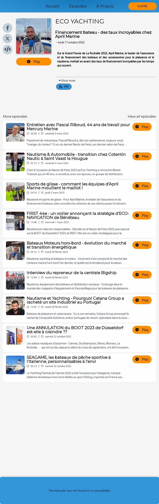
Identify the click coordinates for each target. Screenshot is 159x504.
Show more (68, 80)
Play (37, 61)
